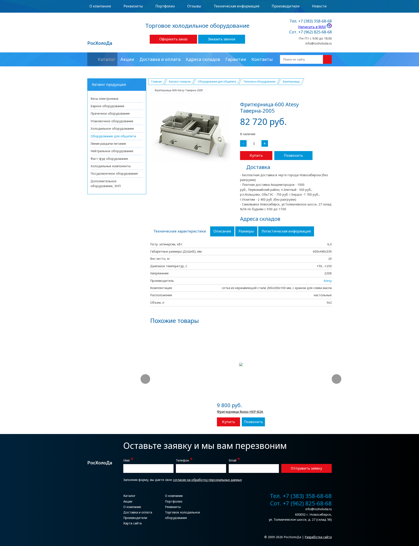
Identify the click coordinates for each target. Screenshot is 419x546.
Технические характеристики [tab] (179, 231)
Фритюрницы (291, 81)
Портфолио (165, 6)
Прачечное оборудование (110, 113)
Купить (256, 155)
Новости (319, 6)
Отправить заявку (306, 468)
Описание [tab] (222, 231)
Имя (128, 460)
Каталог (106, 59)
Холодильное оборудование (112, 128)
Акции (127, 59)
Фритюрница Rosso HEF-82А (240, 411)
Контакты (262, 59)
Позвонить (293, 155)
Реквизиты (133, 6)
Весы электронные (104, 98)
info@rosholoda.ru (319, 43)
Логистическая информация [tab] (286, 231)
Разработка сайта (318, 537)
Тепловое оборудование (259, 81)
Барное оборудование (107, 106)
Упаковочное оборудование (112, 121)
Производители (286, 6)
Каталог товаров (180, 81)
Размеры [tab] (246, 231)
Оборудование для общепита (113, 136)
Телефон (184, 460)
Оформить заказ (173, 39)
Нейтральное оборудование (112, 151)
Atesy (328, 281)
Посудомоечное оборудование (114, 173)
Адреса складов (203, 59)
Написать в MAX (312, 26)
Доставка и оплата (159, 59)
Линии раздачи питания (108, 143)
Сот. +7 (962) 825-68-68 (310, 32)
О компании (100, 6)
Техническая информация (236, 6)
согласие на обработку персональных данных (207, 480)
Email (234, 460)
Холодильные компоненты (111, 166)
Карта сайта (132, 523)
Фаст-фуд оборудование (109, 159)
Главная (156, 81)
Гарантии (235, 59)
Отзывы (194, 6)
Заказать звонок (221, 39)
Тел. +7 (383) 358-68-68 (311, 21)
